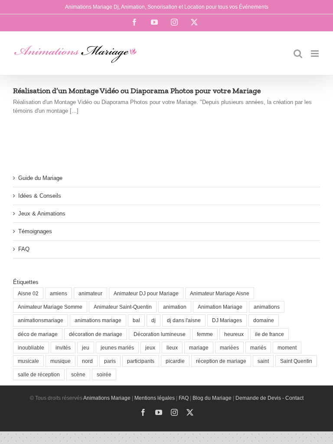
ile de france (269, 334)
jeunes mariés (117, 347)
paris (110, 361)
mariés (258, 347)
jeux (150, 347)
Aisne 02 (28, 293)
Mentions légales (154, 398)
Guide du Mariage (40, 178)
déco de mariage (38, 334)
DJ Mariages (227, 320)
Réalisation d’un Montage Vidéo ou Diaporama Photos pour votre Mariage (137, 90)
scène (78, 374)
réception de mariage (221, 361)
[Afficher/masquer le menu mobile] (315, 53)
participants (140, 361)
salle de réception (39, 374)
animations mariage (98, 320)
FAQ (23, 249)
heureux (234, 334)
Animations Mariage (106, 398)
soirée (104, 374)
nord (87, 361)
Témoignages (35, 231)
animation (174, 307)
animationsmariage (40, 320)
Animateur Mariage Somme (50, 307)
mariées (229, 347)
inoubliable (31, 347)
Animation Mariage (220, 307)
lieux (172, 347)
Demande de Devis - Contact (269, 398)
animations (267, 307)
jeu (85, 347)
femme (205, 334)
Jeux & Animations (41, 213)
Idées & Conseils (39, 196)
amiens (58, 293)
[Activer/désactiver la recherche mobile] (298, 53)
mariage (199, 347)
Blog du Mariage (212, 398)
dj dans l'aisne (184, 320)
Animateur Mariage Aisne (219, 293)
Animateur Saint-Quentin (123, 307)
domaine (263, 320)
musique (60, 361)
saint (263, 361)
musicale (28, 361)
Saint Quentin (296, 361)
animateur (90, 293)
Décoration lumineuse (160, 334)
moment (287, 347)
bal (136, 320)
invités (63, 347)
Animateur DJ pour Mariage (146, 293)
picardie (175, 361)
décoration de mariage (95, 334)
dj (153, 320)
